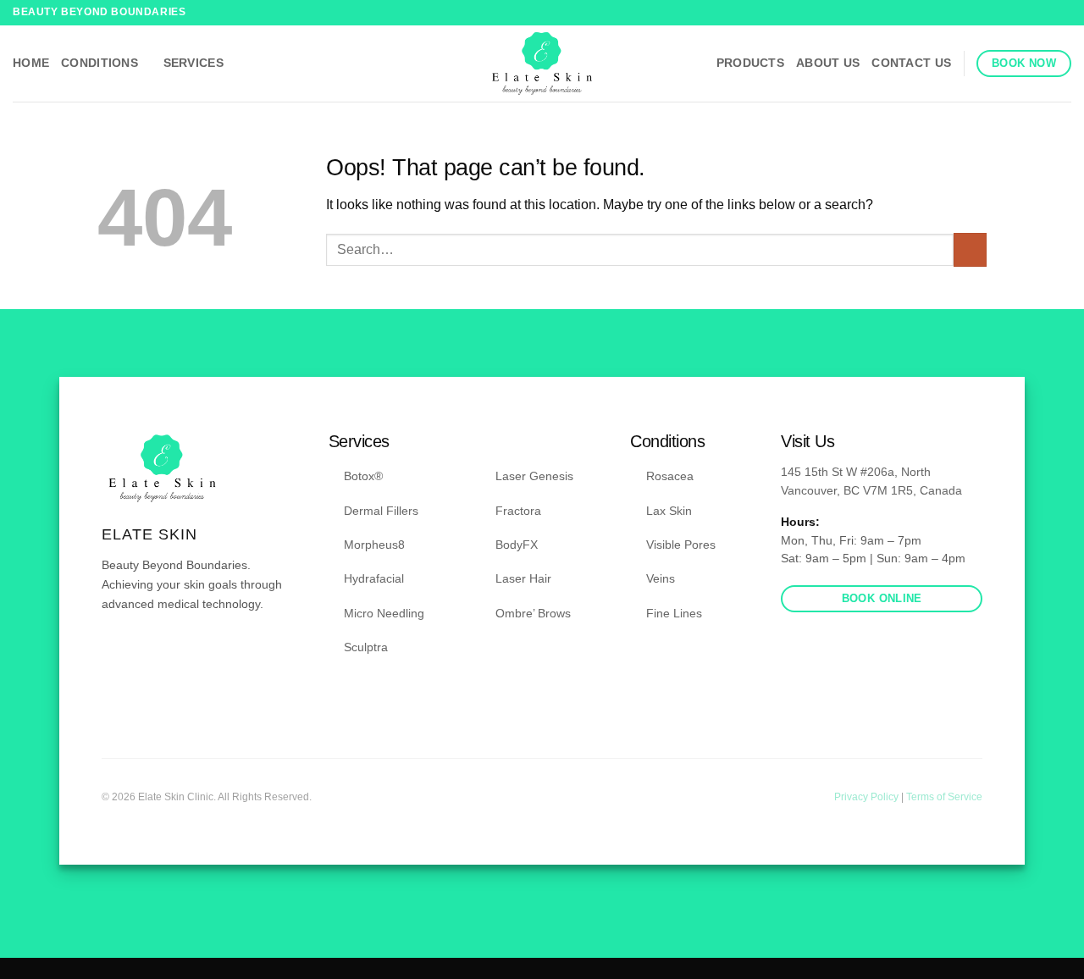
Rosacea (670, 476)
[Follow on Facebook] (1047, 13)
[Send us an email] (153, 653)
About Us (828, 62)
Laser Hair (523, 578)
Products (750, 62)
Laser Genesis (534, 476)
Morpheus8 (374, 544)
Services (193, 62)
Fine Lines (674, 613)
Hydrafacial (374, 578)
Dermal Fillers (381, 510)
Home (31, 62)
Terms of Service (944, 797)
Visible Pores (681, 544)
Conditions (99, 62)
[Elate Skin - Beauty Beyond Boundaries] (542, 63)
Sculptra (366, 647)
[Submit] (970, 249)
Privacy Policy (867, 797)
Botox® (363, 476)
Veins (660, 578)
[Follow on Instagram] (1063, 13)
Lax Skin (669, 510)
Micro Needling (384, 613)
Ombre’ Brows (533, 613)
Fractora (518, 510)
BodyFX (516, 544)
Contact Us (911, 62)
